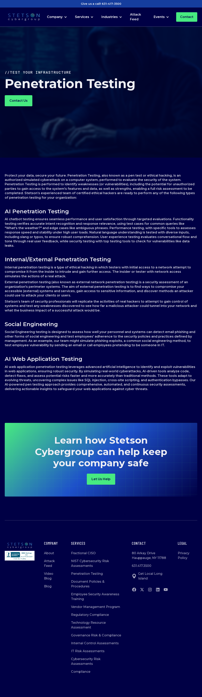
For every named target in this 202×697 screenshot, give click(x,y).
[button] (57, 17)
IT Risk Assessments (88, 651)
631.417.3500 (141, 566)
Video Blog (48, 576)
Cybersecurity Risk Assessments (86, 661)
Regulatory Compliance (90, 615)
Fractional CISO (83, 553)
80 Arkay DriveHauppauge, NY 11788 (149, 555)
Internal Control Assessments (95, 643)
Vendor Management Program (95, 607)
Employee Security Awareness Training (95, 596)
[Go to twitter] (142, 589)
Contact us (18, 101)
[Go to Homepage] (24, 17)
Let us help (101, 479)
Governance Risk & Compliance (96, 635)
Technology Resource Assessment (88, 625)
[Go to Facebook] (134, 589)
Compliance (80, 671)
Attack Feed (135, 17)
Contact (186, 17)
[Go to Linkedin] (157, 589)
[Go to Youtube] (165, 589)
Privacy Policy (183, 555)
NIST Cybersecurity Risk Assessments (90, 563)
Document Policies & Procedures (88, 584)
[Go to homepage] (20, 545)
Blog (47, 586)
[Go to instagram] (150, 589)
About (49, 553)
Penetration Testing (87, 574)
